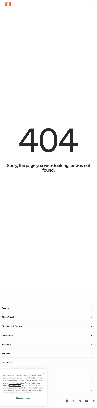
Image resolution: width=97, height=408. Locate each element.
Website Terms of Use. (31, 388)
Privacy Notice (15, 385)
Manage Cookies (23, 398)
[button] (89, 4)
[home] (9, 4)
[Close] (43, 373)
